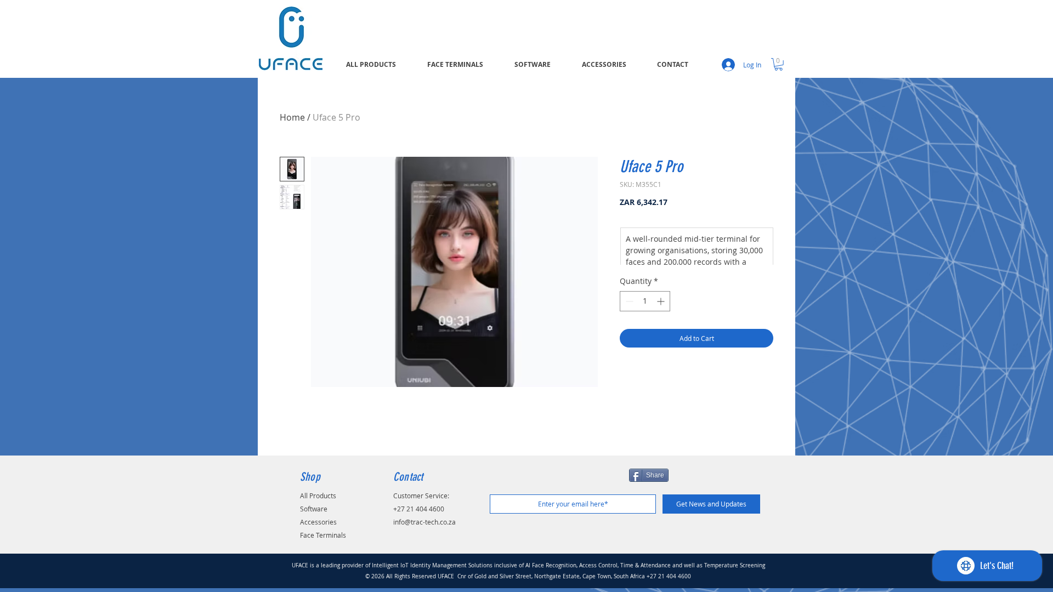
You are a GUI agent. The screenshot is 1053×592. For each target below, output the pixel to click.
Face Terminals (323, 535)
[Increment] (662, 301)
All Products (318, 495)
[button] (778, 64)
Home (292, 117)
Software (313, 508)
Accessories (318, 521)
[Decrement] (628, 301)
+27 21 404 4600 (418, 508)
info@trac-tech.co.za (424, 521)
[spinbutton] (645, 301)
